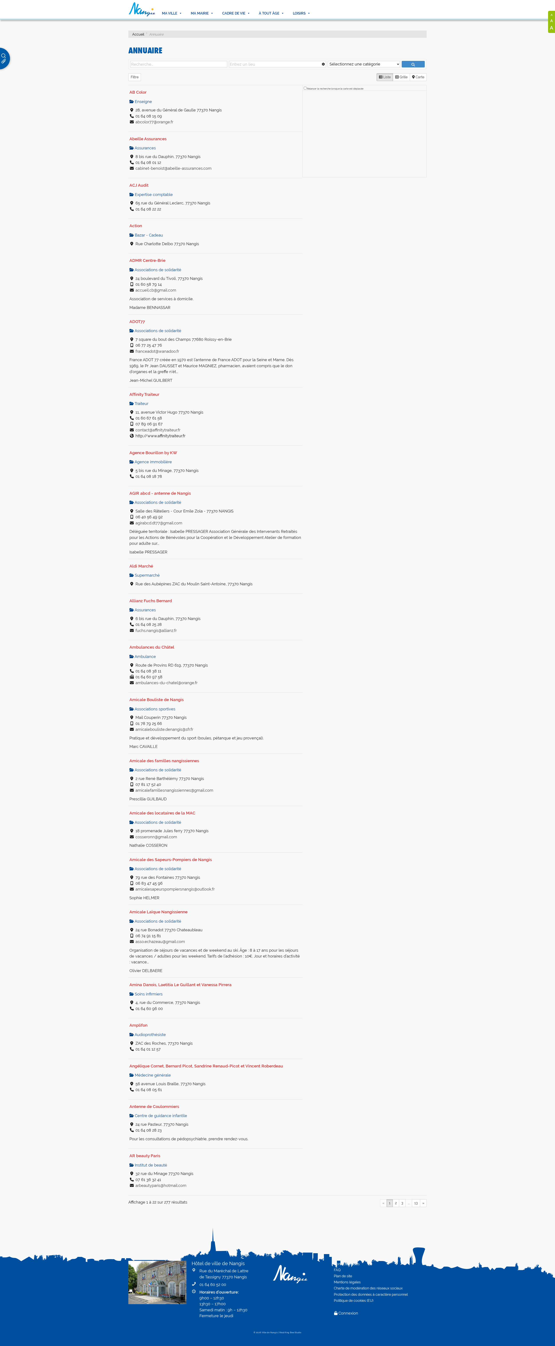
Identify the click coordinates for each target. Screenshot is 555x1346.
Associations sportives (154, 709)
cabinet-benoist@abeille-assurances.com (173, 168)
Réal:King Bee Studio (290, 1332)
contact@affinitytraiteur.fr (157, 430)
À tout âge (269, 13)
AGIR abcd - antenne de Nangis (160, 493)
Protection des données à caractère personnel (371, 1294)
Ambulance (145, 656)
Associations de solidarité (157, 270)
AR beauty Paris (144, 1155)
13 (416, 1203)
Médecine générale (152, 1075)
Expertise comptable (153, 194)
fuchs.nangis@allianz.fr (156, 630)
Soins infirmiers (148, 994)
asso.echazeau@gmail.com (160, 941)
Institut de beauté (150, 1165)
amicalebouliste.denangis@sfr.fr (164, 729)
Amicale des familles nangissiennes (164, 760)
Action (135, 225)
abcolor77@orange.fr (154, 122)
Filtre (135, 77)
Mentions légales (347, 1282)
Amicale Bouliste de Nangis (156, 699)
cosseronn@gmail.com (156, 837)
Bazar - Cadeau (148, 235)
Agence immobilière (153, 462)
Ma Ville (169, 13)
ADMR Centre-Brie (147, 260)
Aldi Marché (141, 566)
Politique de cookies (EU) (353, 1301)
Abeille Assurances (147, 138)
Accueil (138, 34)
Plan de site (343, 1276)
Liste (386, 77)
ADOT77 (137, 321)
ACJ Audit (139, 185)
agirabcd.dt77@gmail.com (158, 523)
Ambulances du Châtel (151, 647)
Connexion (348, 1313)
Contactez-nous (347, 1264)
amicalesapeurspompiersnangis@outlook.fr (175, 889)
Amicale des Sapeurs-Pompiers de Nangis (170, 859)
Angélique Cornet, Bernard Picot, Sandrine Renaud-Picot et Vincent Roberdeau (206, 1066)
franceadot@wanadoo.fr (157, 351)
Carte (419, 77)
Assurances (145, 148)
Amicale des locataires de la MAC (162, 813)
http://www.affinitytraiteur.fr (160, 436)
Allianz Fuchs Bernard (150, 600)
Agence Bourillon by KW (153, 452)
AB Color (138, 92)
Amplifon (138, 1025)
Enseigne (143, 101)
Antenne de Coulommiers (154, 1106)
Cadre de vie (233, 13)
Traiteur (141, 403)
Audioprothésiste (150, 1034)
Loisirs (299, 13)
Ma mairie (200, 13)
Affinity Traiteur (144, 394)
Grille (403, 77)
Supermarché (147, 575)
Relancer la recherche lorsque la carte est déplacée (335, 88)
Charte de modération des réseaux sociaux (368, 1288)
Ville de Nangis (270, 1332)
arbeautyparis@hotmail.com (160, 1185)
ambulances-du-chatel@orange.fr (166, 682)
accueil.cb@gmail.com (155, 290)
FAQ (337, 1270)
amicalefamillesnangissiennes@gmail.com (174, 790)
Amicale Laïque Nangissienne (158, 911)
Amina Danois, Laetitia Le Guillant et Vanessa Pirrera (180, 984)
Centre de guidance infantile (160, 1115)
